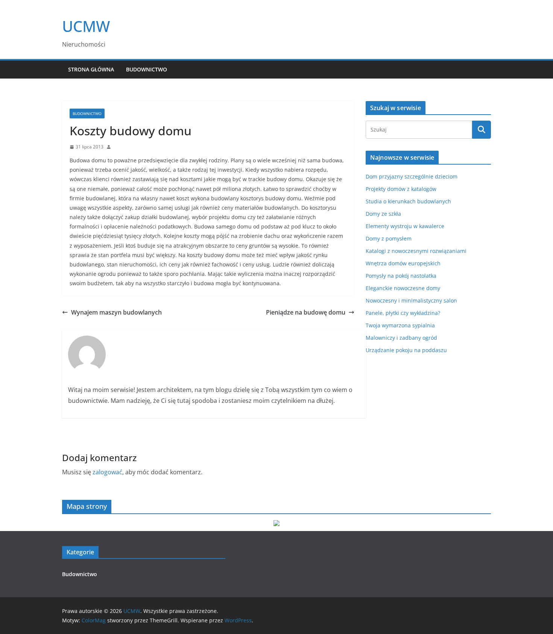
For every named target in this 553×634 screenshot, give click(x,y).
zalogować (107, 472)
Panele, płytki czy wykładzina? (403, 312)
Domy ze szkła (383, 213)
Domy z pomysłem (389, 238)
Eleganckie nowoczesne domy (403, 288)
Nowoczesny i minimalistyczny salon (411, 300)
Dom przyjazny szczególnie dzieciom (411, 176)
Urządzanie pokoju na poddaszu (406, 350)
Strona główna (91, 69)
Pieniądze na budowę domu (305, 312)
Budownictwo (146, 69)
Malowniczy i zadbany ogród (401, 337)
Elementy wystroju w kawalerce (405, 226)
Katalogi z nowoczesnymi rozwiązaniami (416, 250)
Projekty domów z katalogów (401, 188)
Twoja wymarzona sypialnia (400, 325)
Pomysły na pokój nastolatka (401, 275)
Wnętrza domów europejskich (403, 263)
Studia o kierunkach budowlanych (408, 201)
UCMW (86, 26)
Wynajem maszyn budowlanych (116, 312)
